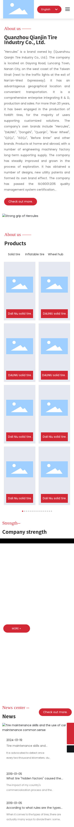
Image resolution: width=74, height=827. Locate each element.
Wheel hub (55, 254)
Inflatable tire (34, 254)
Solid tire (14, 254)
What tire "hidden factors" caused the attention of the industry (33, 813)
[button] (22, 511)
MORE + (16, 628)
